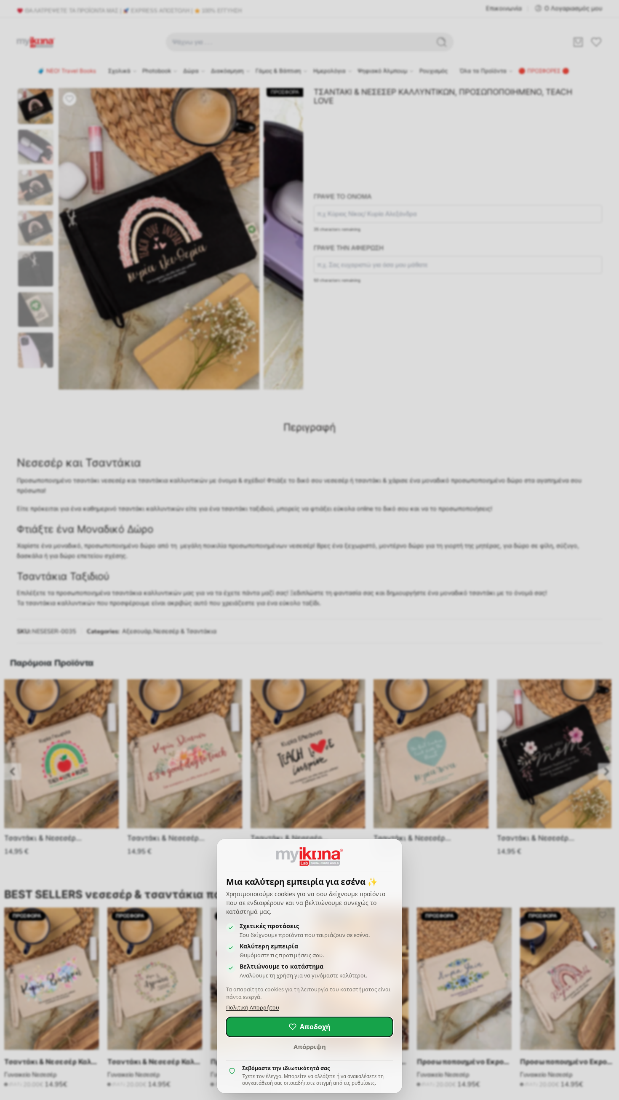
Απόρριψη (309, 1046)
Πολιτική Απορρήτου (252, 1007)
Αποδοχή (315, 1026)
